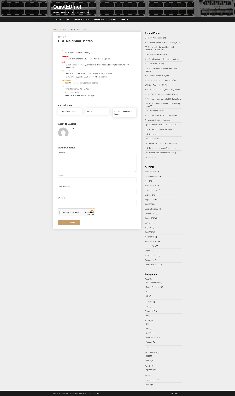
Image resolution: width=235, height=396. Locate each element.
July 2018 (149, 223)
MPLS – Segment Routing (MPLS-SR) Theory (162, 90)
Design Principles (152, 287)
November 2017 (151, 255)
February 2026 (150, 172)
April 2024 (149, 204)
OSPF (148, 333)
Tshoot (147, 375)
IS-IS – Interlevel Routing (154, 64)
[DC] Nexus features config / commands (160, 148)
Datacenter (149, 311)
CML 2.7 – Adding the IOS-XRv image (159, 85)
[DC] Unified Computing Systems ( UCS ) (160, 153)
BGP (68, 29)
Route (62, 29)
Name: (60, 176)
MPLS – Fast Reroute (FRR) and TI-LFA (160, 76)
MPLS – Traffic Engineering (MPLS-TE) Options (163, 99)
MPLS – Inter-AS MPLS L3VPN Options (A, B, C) (163, 43)
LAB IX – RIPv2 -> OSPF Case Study (158, 129)
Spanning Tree (152, 370)
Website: (61, 198)
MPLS (148, 361)
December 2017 (151, 251)
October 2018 (150, 214)
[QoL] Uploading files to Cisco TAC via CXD (161, 125)
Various (112, 19)
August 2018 (150, 218)
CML (146, 306)
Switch (147, 366)
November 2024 (151, 190)
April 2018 (149, 232)
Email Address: (64, 187)
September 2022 (151, 209)
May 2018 (149, 228)
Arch (147, 279)
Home (58, 19)
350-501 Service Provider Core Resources (161, 115)
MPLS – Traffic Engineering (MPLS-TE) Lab (161, 94)
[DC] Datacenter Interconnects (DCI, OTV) (161, 143)
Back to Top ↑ (176, 393)
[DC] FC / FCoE (150, 157)
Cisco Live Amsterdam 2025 (156, 54)
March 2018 (149, 237)
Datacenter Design (153, 283)
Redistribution (151, 338)
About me (124, 19)
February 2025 (150, 186)
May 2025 (149, 181)
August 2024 (150, 200)
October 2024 (150, 195)
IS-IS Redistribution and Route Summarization (163, 59)
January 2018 (150, 246)
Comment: (62, 153)
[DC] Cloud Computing (153, 134)
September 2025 (151, 176)
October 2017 (150, 260)
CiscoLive (148, 302)
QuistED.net (67, 7)
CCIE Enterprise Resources (155, 111)
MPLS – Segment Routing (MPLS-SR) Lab (161, 80)
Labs (67, 19)
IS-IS (148, 356)
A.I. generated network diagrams (157, 120)
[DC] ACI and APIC (152, 139)
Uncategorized (150, 380)
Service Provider (81, 19)
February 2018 (150, 242)
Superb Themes (92, 393)
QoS (148, 292)
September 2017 (151, 265)
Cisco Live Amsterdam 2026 (156, 38)
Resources (98, 19)
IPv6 (148, 329)
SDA (148, 296)
